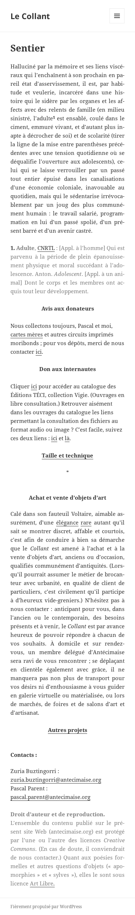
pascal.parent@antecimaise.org (50, 796)
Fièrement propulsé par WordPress (46, 906)
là (67, 438)
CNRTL (46, 247)
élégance (67, 522)
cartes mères (26, 334)
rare (86, 522)
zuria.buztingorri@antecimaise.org (55, 779)
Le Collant (30, 15)
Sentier (27, 47)
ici (39, 351)
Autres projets (67, 729)
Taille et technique (67, 455)
